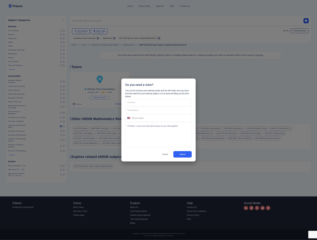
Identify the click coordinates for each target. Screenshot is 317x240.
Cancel (165, 154)
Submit (182, 154)
